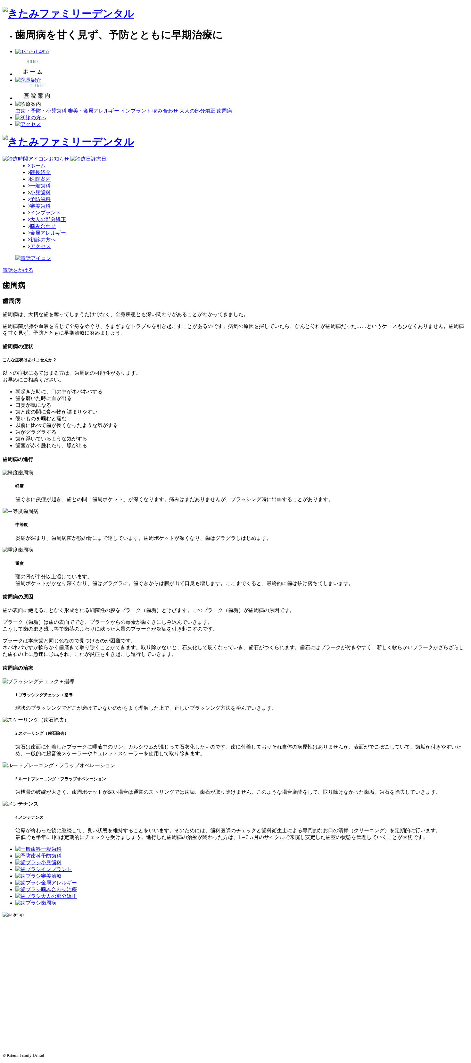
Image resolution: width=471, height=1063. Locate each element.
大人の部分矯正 (197, 110)
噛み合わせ (165, 110)
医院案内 (40, 179)
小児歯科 (40, 192)
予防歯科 (40, 199)
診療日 (98, 159)
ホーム (37, 165)
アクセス (40, 246)
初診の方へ (43, 239)
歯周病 (224, 110)
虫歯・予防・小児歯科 (41, 110)
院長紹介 (40, 172)
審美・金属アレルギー (93, 110)
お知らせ (59, 159)
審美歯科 (40, 206)
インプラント (135, 110)
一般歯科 (40, 185)
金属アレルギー (48, 233)
